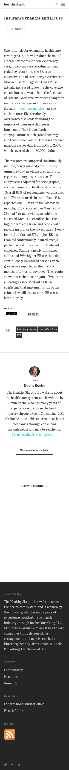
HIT (19, 335)
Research (10, 683)
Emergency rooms (26, 329)
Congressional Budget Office (24, 704)
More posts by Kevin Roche (34, 450)
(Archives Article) (31, 108)
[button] (63, 4)
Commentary (13, 670)
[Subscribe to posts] (9, 742)
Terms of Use (36, 649)
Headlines (11, 677)
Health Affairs (14, 711)
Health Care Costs (48, 329)
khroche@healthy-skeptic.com (34, 435)
